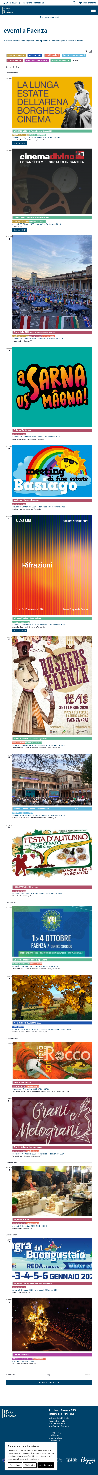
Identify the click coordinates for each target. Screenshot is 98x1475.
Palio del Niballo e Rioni (36, 60)
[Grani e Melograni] (52, 1120)
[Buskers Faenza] (52, 685)
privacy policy (55, 1432)
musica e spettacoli (60, 60)
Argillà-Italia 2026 (34, 332)
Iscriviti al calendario (47, 1382)
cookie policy (55, 1435)
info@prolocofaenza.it (59, 1426)
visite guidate (35, 55)
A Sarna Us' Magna (22, 430)
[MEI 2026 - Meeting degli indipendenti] (52, 931)
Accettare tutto (45, 1465)
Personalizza (15, 1465)
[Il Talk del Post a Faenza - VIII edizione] (52, 779)
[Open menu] (93, 10)
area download (55, 1438)
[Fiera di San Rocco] (52, 1060)
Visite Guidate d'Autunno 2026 (27, 1022)
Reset (75, 60)
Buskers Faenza (30, 738)
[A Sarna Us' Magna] (52, 387)
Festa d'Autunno (26, 886)
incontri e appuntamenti (74, 55)
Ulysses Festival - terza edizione (28, 618)
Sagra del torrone (21, 1219)
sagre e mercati (14, 60)
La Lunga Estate (33, 130)
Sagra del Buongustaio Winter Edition (33, 1283)
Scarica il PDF (20, 143)
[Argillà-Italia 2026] (52, 282)
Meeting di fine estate (26, 500)
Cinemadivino (31, 217)
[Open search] (74, 2)
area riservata (55, 1440)
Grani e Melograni (28, 1147)
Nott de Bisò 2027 (22, 1354)
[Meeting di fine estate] (52, 471)
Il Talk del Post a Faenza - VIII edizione (46, 808)
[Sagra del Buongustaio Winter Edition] (52, 1259)
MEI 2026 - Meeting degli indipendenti (30, 959)
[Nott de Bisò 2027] (52, 1325)
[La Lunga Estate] (52, 102)
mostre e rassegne (15, 55)
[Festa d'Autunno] (52, 854)
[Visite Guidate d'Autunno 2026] (52, 997)
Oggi (49, 1375)
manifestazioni (52, 55)
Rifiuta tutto (30, 1465)
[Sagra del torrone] (52, 1191)
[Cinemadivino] (52, 181)
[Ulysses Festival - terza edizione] (52, 565)
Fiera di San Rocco (22, 1082)
